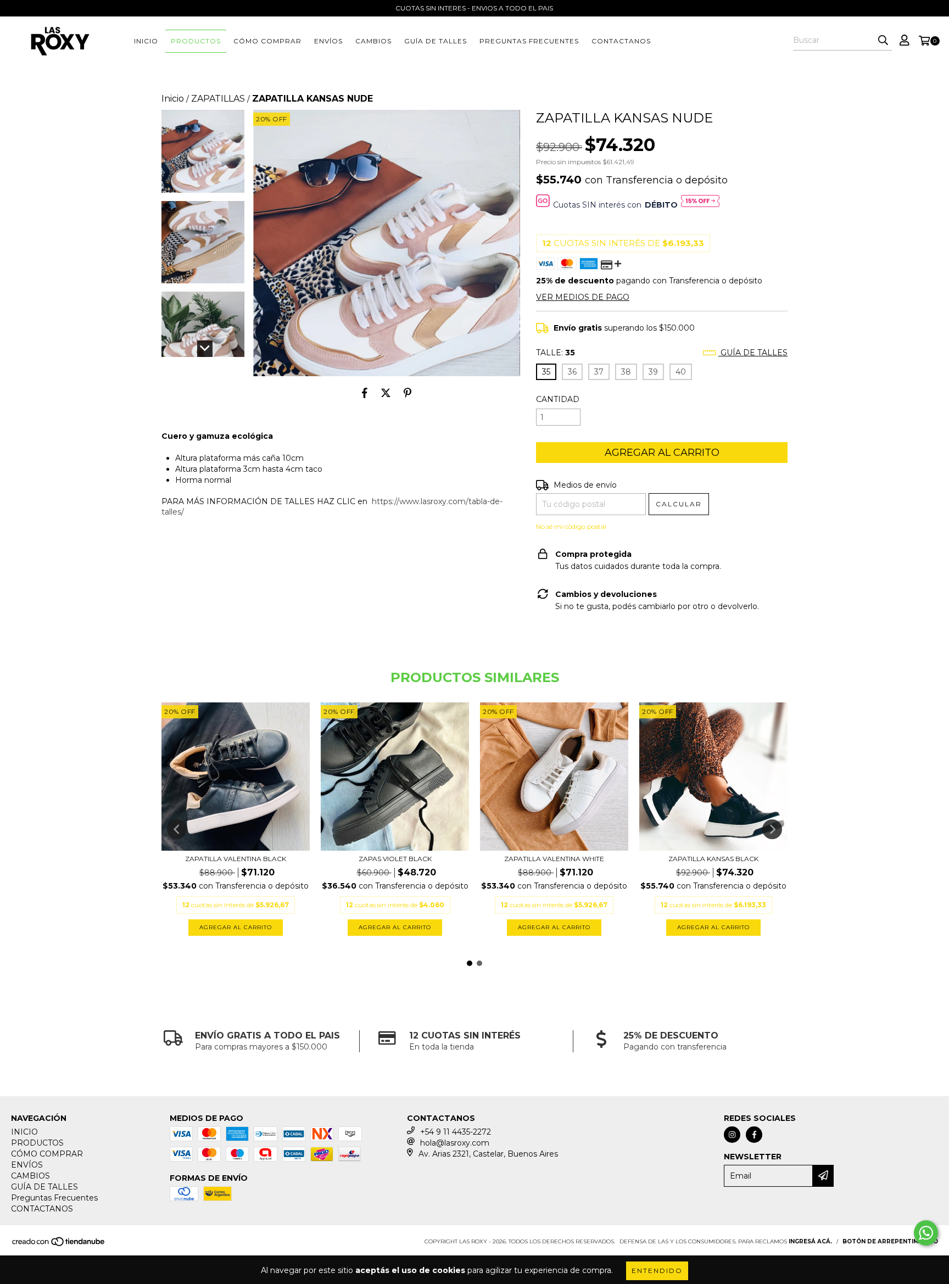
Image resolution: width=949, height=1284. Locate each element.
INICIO (146, 41)
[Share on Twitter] (386, 392)
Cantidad (557, 399)
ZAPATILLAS (218, 98)
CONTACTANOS (621, 41)
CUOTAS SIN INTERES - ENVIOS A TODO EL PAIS (474, 8)
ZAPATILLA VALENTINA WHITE (554, 859)
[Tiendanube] (59, 1245)
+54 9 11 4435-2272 (455, 1132)
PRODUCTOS (196, 41)
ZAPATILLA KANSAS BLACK (713, 859)
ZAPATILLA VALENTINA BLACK (235, 859)
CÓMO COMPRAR (267, 41)
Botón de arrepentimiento (890, 1241)
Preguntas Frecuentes (529, 41)
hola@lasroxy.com (454, 1143)
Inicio (172, 98)
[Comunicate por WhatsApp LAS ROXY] (926, 1233)
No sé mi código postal (571, 526)
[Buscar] (883, 41)
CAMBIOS (373, 41)
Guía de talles (753, 353)
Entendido (657, 1270)
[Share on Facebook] (364, 392)
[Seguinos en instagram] (732, 1134)
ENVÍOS (328, 41)
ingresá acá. (810, 1241)
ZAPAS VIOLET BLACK (395, 859)
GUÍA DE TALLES (435, 41)
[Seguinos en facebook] (754, 1134)
